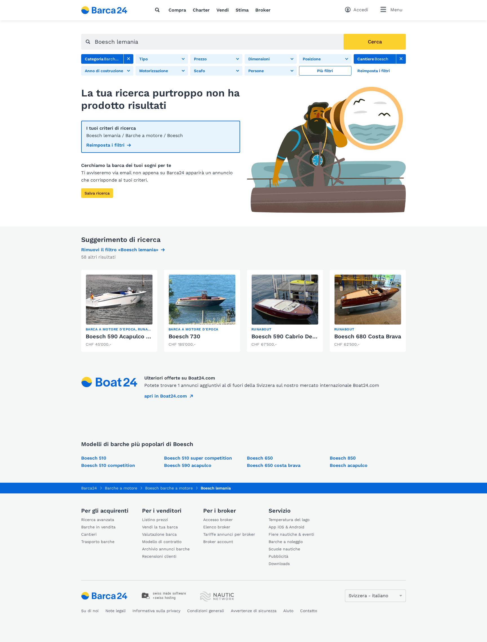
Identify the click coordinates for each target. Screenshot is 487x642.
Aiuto (288, 610)
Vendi (222, 10)
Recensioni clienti (159, 556)
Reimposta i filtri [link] (105, 145)
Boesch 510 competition (108, 465)
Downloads (279, 563)
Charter (201, 10)
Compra (177, 10)
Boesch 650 (260, 458)
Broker (263, 10)
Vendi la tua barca (160, 527)
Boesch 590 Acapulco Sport (123, 336)
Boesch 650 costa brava (273, 465)
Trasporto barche (97, 541)
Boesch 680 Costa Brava (367, 336)
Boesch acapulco (349, 465)
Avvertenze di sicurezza (253, 610)
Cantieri (89, 534)
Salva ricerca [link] (97, 193)
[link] (128, 59)
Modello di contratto (161, 541)
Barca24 (89, 488)
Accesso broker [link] (218, 519)
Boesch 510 (93, 458)
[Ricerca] (158, 10)
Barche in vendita (98, 527)
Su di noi (90, 610)
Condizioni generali (205, 610)
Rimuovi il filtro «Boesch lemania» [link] (119, 249)
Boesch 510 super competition (198, 458)
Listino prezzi (155, 519)
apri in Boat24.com (165, 396)
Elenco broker (216, 527)
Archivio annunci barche (166, 549)
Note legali (115, 610)
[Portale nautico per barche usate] (109, 10)
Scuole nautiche (284, 549)
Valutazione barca (159, 534)
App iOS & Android (286, 527)
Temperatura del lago (289, 519)
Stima (242, 10)
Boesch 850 (343, 458)
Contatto (308, 610)
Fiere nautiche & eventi (291, 534)
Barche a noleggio (286, 541)
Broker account (218, 541)
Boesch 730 (184, 336)
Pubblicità (278, 556)
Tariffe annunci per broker (229, 534)
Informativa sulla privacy (156, 610)
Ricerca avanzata (97, 519)
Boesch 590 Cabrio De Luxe (289, 336)
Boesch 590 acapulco (187, 465)
